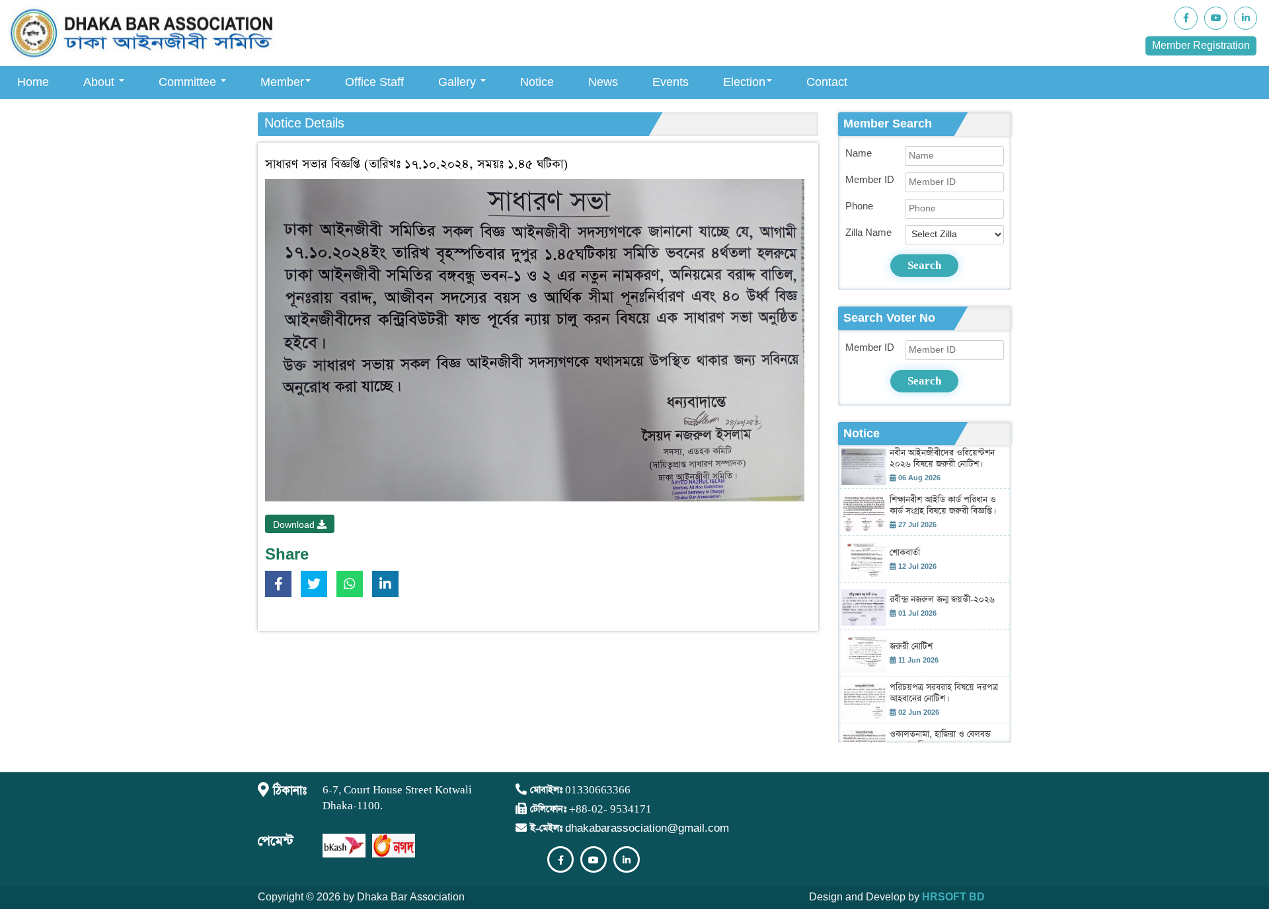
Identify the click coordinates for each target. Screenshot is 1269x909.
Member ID (869, 180)
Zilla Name (868, 232)
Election (744, 82)
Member (282, 82)
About (100, 82)
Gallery (458, 82)
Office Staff (374, 82)
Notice (537, 82)
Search (924, 265)
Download (295, 525)
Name (858, 153)
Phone (859, 206)
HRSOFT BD (953, 897)
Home (33, 82)
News (603, 82)
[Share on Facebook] (281, 587)
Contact (826, 82)
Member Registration (1201, 46)
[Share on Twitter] (317, 587)
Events (670, 82)
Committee (189, 82)
